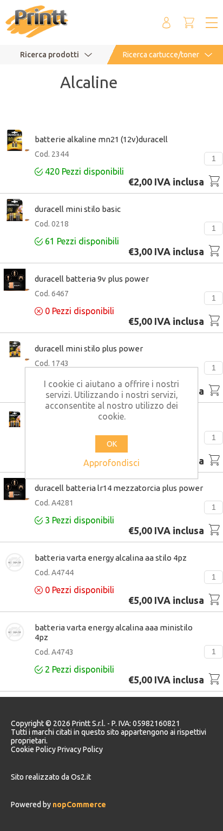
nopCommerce (78, 804)
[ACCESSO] (166, 22)
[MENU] (212, 22)
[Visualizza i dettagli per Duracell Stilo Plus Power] (14, 420)
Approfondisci (111, 463)
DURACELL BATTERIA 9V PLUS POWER (92, 278)
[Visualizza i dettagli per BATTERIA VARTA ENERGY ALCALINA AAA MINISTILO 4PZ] (14, 632)
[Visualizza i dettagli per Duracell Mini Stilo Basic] (14, 211)
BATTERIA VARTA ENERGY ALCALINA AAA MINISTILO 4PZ (114, 632)
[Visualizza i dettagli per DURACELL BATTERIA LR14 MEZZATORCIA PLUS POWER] (14, 490)
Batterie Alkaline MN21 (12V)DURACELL (101, 139)
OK (112, 444)
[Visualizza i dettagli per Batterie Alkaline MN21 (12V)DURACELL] (14, 141)
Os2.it (81, 777)
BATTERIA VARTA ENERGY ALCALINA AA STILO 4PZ (111, 557)
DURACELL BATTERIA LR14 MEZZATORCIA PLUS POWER (119, 488)
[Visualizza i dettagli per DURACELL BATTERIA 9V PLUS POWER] (14, 280)
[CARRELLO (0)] (189, 22)
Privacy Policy (80, 749)
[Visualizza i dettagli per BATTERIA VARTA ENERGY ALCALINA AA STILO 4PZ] (14, 563)
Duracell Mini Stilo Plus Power (89, 348)
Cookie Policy (34, 749)
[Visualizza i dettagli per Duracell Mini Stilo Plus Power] (14, 350)
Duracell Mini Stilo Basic (78, 209)
